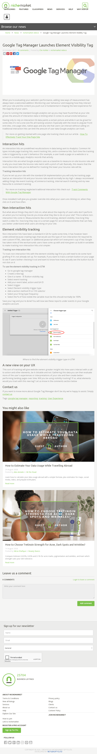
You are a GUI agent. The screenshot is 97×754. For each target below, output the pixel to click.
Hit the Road (31, 472)
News (16, 33)
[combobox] (48, 648)
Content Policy (54, 710)
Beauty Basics (34, 551)
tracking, (43, 398)
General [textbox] (8, 648)
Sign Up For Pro (11, 730)
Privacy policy (53, 698)
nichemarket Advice (31, 33)
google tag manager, (18, 398)
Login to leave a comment (83, 579)
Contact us (52, 707)
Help (4, 710)
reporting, (33, 398)
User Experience (55, 398)
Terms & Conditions (11, 698)
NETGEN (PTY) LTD (55, 752)
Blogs (50, 701)
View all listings (9, 701)
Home (7, 33)
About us (6, 707)
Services (6, 704)
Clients (51, 704)
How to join (7, 718)
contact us (7, 394)
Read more (9, 483)
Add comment (86, 603)
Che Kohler (43, 50)
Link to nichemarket (11, 721)
